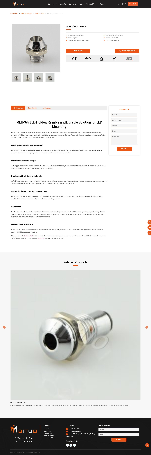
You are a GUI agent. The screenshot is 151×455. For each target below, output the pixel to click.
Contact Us (90, 4)
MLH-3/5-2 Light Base (18, 403)
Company (51, 4)
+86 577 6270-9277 (74, 429)
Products (62, 4)
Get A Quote (132, 4)
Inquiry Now (78, 51)
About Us (46, 429)
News (81, 4)
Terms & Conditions (49, 438)
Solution (72, 4)
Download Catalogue (128, 51)
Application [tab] (47, 108)
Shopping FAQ (48, 433)
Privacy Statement (49, 436)
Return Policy (47, 431)
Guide (102, 4)
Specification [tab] (32, 108)
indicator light (28, 236)
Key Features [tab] (18, 108)
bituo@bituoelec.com (75, 431)
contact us (41, 238)
